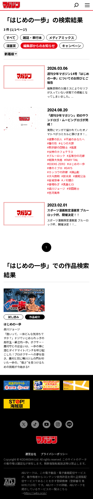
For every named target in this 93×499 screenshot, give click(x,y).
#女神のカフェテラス (60, 152)
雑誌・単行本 (32, 37)
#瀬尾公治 (79, 176)
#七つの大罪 (66, 143)
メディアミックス (61, 37)
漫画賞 (11, 45)
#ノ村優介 (67, 180)
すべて (10, 37)
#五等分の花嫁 (76, 156)
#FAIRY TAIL (71, 160)
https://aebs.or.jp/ (35, 493)
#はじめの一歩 (76, 164)
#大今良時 (53, 176)
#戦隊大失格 (54, 160)
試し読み (13, 317)
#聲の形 (52, 143)
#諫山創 (74, 172)
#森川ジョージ (56, 188)
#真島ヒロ (67, 184)
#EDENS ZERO (56, 164)
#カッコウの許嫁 (57, 172)
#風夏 (73, 147)
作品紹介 (34, 317)
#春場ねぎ (53, 184)
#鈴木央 (66, 176)
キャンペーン (71, 45)
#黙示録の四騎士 (57, 147)
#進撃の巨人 (54, 139)
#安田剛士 (73, 188)
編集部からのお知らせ (39, 45)
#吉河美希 (53, 192)
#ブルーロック (56, 156)
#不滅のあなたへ (74, 139)
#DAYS (68, 168)
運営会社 (30, 454)
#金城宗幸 (53, 180)
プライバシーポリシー (54, 454)
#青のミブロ (54, 168)
